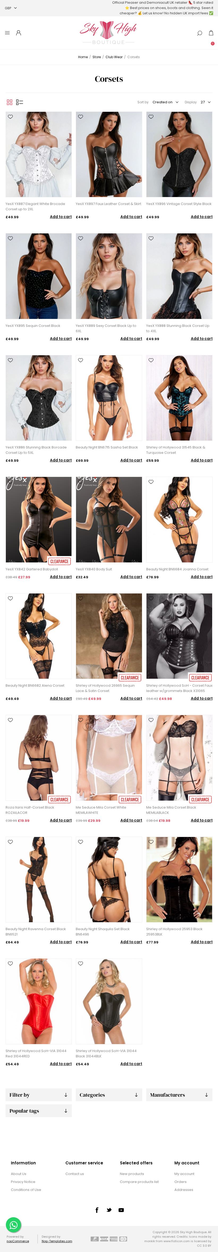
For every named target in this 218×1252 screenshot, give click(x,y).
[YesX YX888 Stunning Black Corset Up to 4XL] (179, 276)
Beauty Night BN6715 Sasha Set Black (107, 447)
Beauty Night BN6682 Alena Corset (35, 685)
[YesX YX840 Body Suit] (109, 519)
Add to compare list (10, 132)
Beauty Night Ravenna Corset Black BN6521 (36, 931)
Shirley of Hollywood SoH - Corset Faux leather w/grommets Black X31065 (179, 688)
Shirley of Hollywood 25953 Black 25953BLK (174, 931)
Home (83, 57)
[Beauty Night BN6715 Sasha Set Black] (109, 398)
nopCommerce (18, 1241)
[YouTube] (121, 1210)
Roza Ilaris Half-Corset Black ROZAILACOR (30, 810)
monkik (149, 1241)
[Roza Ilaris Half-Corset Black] (39, 757)
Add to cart (61, 216)
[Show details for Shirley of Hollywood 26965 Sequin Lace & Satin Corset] (109, 636)
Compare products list (139, 1181)
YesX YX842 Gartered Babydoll (32, 569)
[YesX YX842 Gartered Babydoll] (39, 519)
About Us (18, 1173)
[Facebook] (96, 1210)
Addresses (183, 1189)
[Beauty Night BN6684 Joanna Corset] (179, 519)
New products (132, 1173)
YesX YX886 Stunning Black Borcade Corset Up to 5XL (36, 450)
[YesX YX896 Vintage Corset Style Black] (179, 154)
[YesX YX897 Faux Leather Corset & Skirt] (109, 154)
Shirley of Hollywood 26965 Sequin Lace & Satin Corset (105, 688)
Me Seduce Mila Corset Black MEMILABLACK (171, 810)
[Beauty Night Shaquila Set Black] (109, 879)
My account (184, 1173)
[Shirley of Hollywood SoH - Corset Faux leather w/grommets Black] (179, 636)
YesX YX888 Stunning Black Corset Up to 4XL (177, 328)
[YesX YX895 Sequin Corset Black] (39, 276)
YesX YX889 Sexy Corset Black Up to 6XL (106, 328)
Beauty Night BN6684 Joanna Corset (177, 569)
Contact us (74, 1173)
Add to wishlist (10, 117)
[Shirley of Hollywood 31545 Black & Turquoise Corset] (179, 398)
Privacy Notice (23, 1181)
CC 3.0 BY (204, 1246)
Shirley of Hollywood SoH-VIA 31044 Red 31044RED (36, 1053)
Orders (180, 1181)
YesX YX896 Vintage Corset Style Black (179, 203)
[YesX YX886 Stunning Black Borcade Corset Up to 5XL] (39, 398)
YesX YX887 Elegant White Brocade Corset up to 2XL (35, 206)
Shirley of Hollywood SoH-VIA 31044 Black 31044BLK (106, 1053)
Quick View (10, 125)
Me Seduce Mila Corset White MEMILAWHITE (101, 810)
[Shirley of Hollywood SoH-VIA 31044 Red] (39, 1001)
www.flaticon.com (177, 1241)
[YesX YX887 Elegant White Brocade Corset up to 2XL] (39, 154)
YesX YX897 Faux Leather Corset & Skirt (108, 203)
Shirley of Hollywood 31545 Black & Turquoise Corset (175, 450)
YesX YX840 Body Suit (94, 569)
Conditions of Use (26, 1189)
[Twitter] (109, 1209)
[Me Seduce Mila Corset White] (109, 757)
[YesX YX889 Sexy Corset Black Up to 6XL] (109, 276)
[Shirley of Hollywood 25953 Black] (179, 879)
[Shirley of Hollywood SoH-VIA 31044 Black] (109, 1001)
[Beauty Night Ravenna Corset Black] (39, 879)
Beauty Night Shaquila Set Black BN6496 (103, 931)
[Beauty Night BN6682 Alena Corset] (39, 636)
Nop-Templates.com (57, 1241)
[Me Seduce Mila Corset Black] (179, 757)
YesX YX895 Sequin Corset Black (33, 325)
